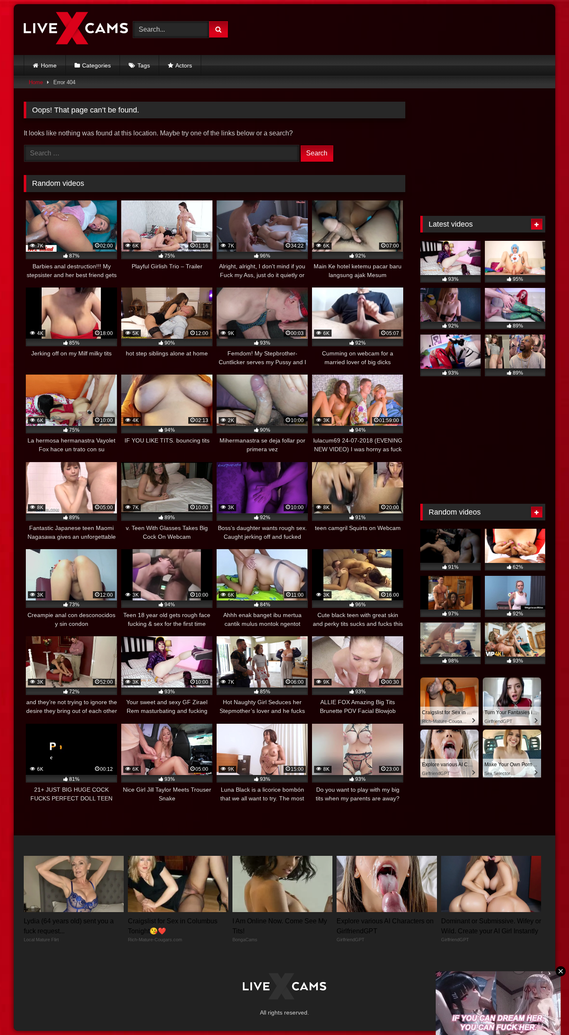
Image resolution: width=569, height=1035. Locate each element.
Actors (183, 65)
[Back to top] (543, 1010)
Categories (96, 65)
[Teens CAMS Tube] (76, 30)
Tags (143, 65)
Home (49, 65)
